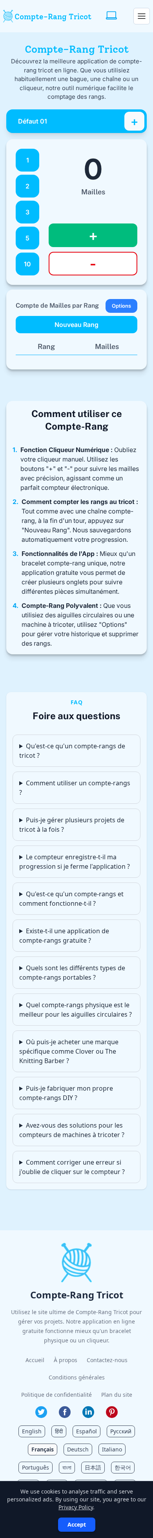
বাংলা (66, 1467)
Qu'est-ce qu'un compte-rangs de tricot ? (72, 751)
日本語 (93, 1467)
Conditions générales (77, 1377)
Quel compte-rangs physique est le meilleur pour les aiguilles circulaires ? (75, 1010)
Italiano (112, 1449)
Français (42, 1449)
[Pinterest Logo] (112, 1412)
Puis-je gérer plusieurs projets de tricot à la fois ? (71, 825)
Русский (120, 1431)
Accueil (35, 1360)
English (32, 1431)
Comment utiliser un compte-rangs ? (74, 788)
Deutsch (78, 1449)
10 (27, 264)
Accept (76, 1524)
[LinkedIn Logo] (88, 1412)
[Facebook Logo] (65, 1412)
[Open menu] (141, 16)
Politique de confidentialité (56, 1394)
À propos (65, 1360)
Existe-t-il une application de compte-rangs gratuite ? (64, 936)
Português (35, 1467)
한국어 (123, 1467)
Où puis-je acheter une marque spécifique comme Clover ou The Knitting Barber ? (68, 1051)
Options (121, 306)
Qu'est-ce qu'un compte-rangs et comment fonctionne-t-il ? (71, 899)
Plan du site (116, 1394)
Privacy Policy (75, 1507)
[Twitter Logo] (41, 1412)
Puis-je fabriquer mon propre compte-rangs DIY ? (66, 1093)
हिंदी (59, 1431)
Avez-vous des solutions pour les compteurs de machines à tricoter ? (71, 1130)
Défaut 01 (32, 121)
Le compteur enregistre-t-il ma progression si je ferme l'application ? (74, 862)
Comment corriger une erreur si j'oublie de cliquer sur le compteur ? (72, 1167)
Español (86, 1431)
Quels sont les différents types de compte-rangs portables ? (72, 973)
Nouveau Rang (76, 325)
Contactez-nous (107, 1360)
